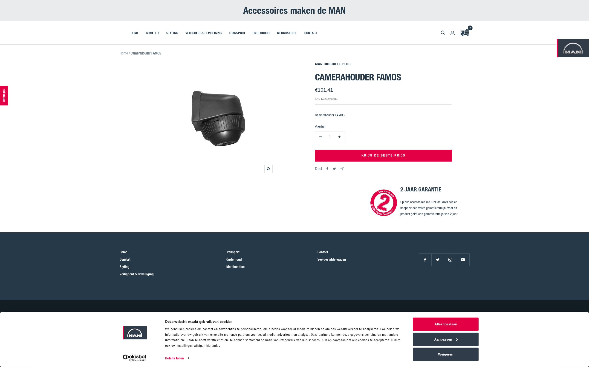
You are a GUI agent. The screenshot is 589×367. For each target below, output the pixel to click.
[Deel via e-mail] (342, 168)
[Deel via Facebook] (327, 168)
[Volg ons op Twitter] (437, 259)
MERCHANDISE (287, 33)
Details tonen (174, 358)
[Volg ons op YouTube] (463, 259)
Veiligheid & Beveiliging (137, 274)
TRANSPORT (237, 33)
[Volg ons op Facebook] (425, 259)
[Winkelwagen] (464, 32)
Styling (125, 267)
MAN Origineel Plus (333, 64)
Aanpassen (443, 339)
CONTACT (310, 33)
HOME (135, 33)
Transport (232, 252)
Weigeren (445, 354)
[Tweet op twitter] (334, 168)
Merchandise (235, 267)
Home (124, 53)
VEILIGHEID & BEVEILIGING (203, 33)
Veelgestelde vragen (332, 259)
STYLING (172, 33)
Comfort (125, 259)
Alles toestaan (445, 324)
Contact (323, 252)
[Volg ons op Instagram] (450, 259)
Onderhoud (234, 259)
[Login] (452, 33)
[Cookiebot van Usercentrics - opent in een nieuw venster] (135, 358)
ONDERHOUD (261, 33)
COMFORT (152, 33)
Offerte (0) (4, 95)
